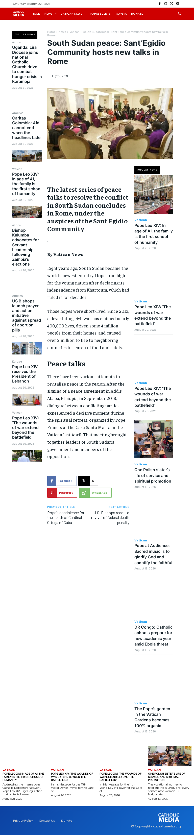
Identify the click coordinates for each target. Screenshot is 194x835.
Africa (16, 42)
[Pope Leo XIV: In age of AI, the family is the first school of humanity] (27, 212)
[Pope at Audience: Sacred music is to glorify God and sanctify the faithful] (153, 515)
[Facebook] (160, 4)
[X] (172, 4)
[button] (180, 13)
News (62, 31)
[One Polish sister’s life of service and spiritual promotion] (153, 439)
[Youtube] (178, 4)
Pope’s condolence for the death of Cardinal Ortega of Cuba (65, 517)
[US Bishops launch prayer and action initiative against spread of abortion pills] (27, 348)
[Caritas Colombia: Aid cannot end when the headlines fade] (27, 156)
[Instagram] (166, 4)
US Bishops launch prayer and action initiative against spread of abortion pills (26, 315)
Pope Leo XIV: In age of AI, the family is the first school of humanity (26, 184)
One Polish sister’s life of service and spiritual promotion (152, 475)
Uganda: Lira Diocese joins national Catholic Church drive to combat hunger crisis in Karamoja (27, 64)
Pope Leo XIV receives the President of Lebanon (25, 374)
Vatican (17, 169)
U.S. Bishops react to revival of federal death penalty (110, 517)
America (17, 112)
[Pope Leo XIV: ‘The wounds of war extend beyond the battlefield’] (27, 456)
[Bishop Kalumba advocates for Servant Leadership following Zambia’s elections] (27, 283)
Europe (17, 361)
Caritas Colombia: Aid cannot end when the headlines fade (26, 127)
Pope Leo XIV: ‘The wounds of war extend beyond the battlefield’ (25, 427)
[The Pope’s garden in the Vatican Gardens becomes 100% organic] (153, 678)
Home (51, 31)
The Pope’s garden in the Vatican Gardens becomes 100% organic (152, 717)
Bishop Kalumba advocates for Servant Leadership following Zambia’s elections (25, 247)
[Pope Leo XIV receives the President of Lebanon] (27, 399)
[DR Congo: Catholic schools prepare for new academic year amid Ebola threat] (153, 596)
